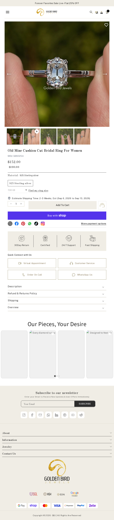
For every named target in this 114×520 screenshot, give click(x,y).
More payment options (93, 223)
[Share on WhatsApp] (29, 223)
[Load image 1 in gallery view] (15, 136)
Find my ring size (38, 190)
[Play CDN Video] (32, 136)
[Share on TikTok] (36, 223)
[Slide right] (105, 74)
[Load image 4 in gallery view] (82, 136)
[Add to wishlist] (105, 24)
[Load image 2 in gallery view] (49, 136)
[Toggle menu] (7, 12)
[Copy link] (10, 223)
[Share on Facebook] (16, 223)
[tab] (55, 376)
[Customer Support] (102, 205)
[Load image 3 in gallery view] (65, 136)
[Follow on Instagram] (42, 223)
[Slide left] (9, 74)
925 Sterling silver (20, 183)
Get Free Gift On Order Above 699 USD (57, 3)
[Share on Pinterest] (23, 223)
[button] (106, 12)
